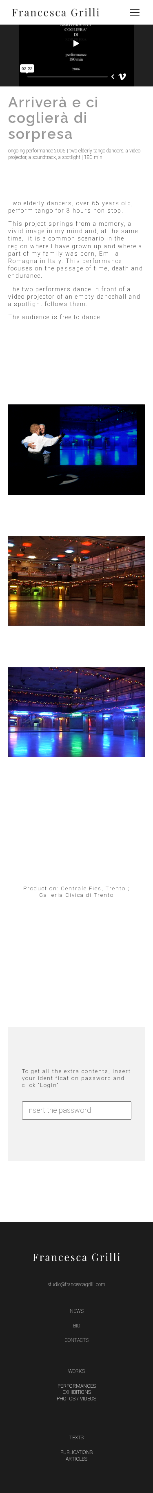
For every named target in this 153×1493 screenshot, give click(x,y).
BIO (76, 1326)
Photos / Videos (76, 1399)
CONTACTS (77, 1340)
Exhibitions (76, 1392)
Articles (76, 1459)
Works (76, 1371)
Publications (76, 1452)
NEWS (77, 1311)
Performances (77, 1386)
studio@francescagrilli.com (76, 1284)
